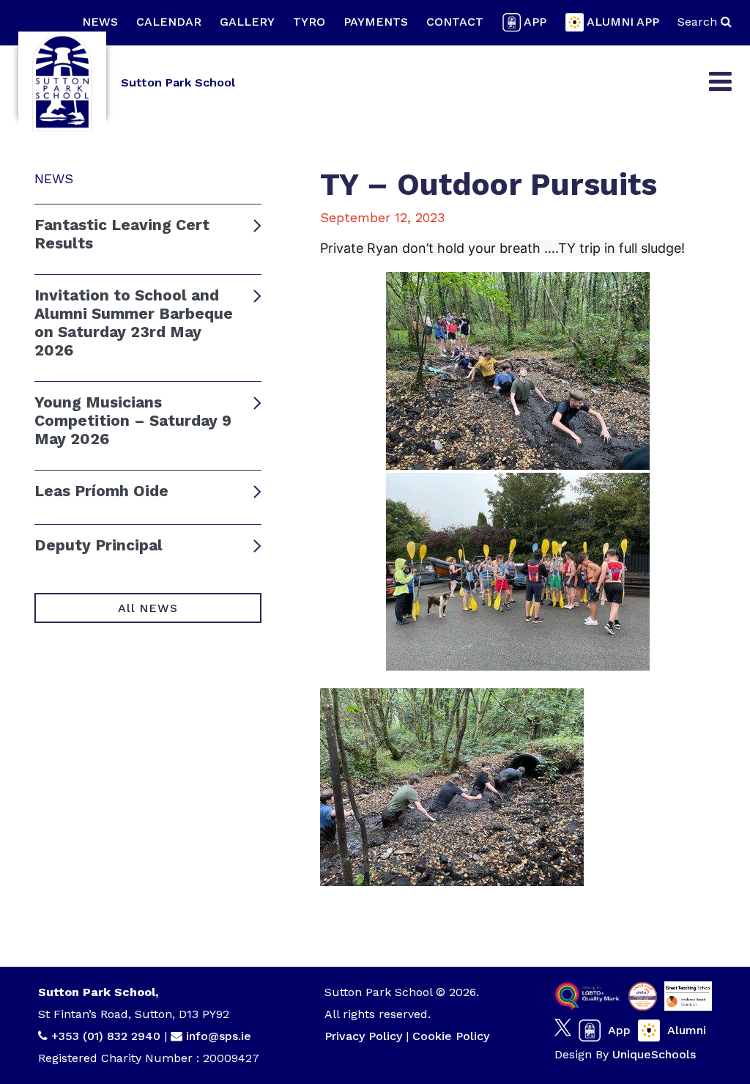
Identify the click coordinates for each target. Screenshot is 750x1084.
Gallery (247, 22)
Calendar (168, 22)
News (100, 22)
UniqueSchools (654, 1054)
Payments (376, 22)
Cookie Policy (450, 1036)
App (535, 22)
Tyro (309, 22)
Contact (454, 22)
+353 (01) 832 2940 (107, 1036)
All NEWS (147, 608)
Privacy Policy (363, 1036)
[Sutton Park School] (62, 82)
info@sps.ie (218, 1036)
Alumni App (623, 22)
